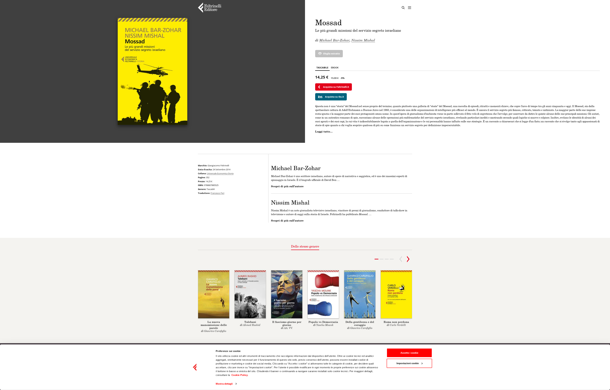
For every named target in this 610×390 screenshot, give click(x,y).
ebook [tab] (335, 67)
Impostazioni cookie (407, 363)
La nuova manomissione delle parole (214, 325)
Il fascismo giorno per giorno (286, 323)
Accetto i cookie (409, 352)
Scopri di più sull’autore (287, 186)
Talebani (250, 322)
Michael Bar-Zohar (334, 40)
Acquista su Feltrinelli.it (336, 86)
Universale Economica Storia (220, 173)
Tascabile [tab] (322, 67)
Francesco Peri (217, 193)
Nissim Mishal (363, 40)
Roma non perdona (396, 322)
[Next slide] (408, 259)
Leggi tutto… (324, 131)
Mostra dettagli (224, 383)
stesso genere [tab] (305, 246)
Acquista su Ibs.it (334, 96)
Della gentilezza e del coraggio (360, 323)
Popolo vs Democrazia (323, 322)
